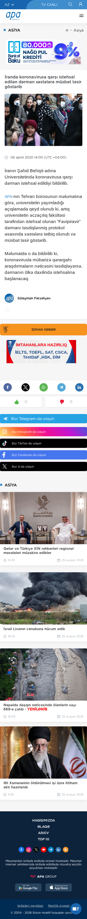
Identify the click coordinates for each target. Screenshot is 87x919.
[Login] (80, 4)
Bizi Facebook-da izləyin (29, 455)
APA (8, 196)
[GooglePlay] (28, 887)
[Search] (70, 4)
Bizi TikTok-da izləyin (26, 443)
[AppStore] (58, 887)
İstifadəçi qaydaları (30, 905)
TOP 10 (43, 839)
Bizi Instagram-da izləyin (29, 432)
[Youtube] (43, 850)
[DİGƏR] (80, 16)
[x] (36, 850)
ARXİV (43, 833)
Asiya (79, 30)
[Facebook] (21, 850)
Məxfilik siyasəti (59, 905)
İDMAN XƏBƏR (44, 329)
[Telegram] (51, 850)
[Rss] (65, 850)
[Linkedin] (58, 850)
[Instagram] (29, 850)
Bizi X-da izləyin (23, 466)
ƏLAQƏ (43, 826)
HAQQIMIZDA (43, 820)
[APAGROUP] (43, 876)
